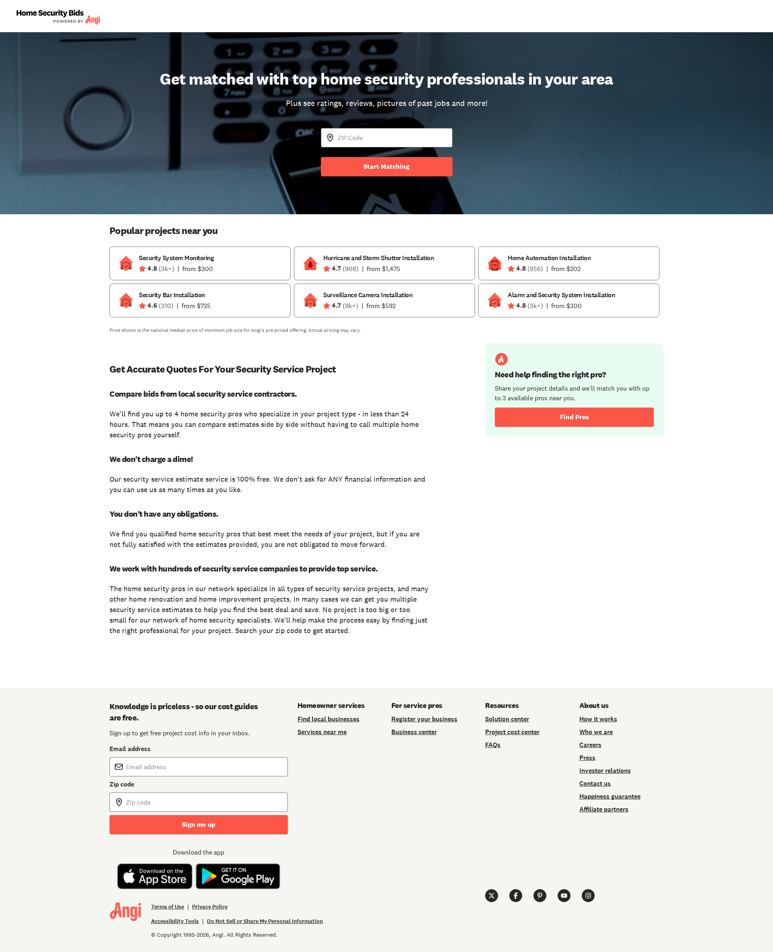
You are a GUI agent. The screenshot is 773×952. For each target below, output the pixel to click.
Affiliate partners (603, 809)
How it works (598, 719)
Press (587, 757)
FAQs (492, 745)
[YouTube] (564, 895)
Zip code (122, 784)
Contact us (595, 783)
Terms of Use (167, 907)
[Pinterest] (539, 895)
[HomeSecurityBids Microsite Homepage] (58, 16)
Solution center (507, 719)
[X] (491, 895)
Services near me (322, 732)
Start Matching (386, 166)
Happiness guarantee (610, 796)
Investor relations (605, 770)
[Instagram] (588, 895)
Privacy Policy (209, 907)
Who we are (596, 732)
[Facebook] (515, 895)
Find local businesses (329, 719)
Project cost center (512, 732)
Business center (414, 732)
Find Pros (574, 417)
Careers (590, 745)
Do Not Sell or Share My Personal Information (265, 921)
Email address (130, 749)
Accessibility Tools (175, 921)
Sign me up (198, 824)
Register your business (424, 719)
